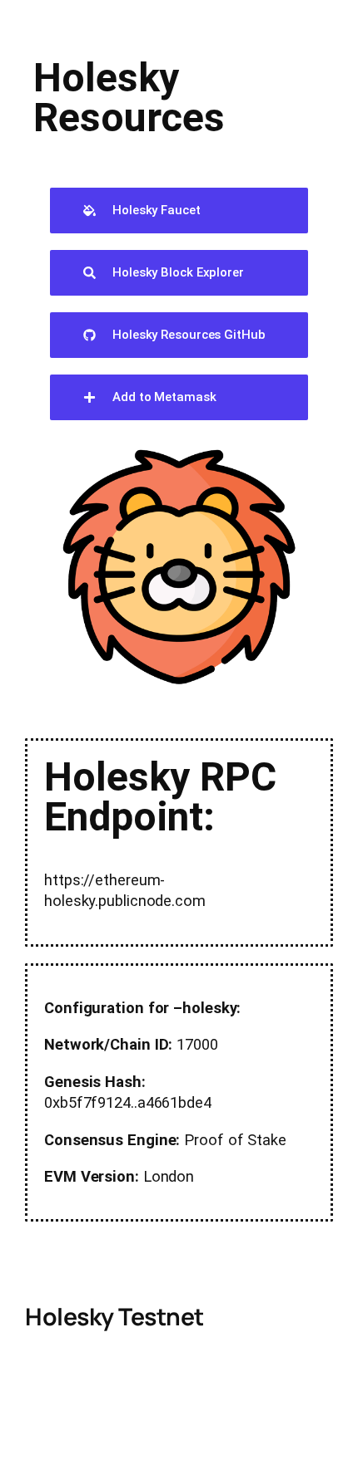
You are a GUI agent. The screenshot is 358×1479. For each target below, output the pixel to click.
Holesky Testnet (114, 1316)
